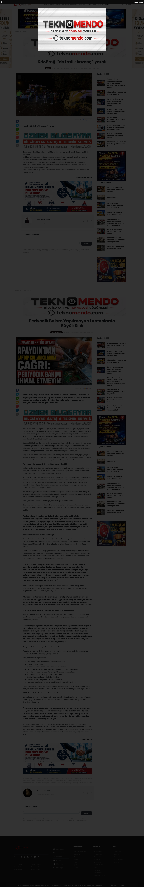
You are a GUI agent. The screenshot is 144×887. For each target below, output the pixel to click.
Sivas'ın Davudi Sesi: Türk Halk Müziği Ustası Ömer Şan (116, 144)
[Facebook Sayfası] (15, 857)
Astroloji (116, 862)
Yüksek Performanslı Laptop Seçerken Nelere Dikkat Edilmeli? (116, 111)
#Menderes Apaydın (75, 781)
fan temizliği (48, 539)
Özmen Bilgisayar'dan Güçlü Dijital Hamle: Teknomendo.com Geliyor (115, 102)
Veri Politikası (18, 870)
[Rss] (32, 857)
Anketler (116, 854)
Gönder (86, 243)
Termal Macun (29, 535)
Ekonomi (73, 4)
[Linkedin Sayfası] (28, 857)
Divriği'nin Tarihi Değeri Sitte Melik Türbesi (115, 248)
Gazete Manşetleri (100, 875)
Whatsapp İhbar (36, 867)
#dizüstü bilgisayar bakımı (83, 779)
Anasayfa (18, 32)
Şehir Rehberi (98, 873)
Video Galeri (60, 853)
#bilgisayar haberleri (41, 779)
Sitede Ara (117, 852)
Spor (95, 4)
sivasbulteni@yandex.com (45, 223)
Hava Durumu (98, 852)
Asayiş (101, 4)
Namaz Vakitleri (99, 857)
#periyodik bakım (29, 781)
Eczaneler (97, 859)
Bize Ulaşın (59, 868)
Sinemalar (97, 867)
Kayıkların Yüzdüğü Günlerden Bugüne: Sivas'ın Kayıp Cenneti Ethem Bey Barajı (115, 222)
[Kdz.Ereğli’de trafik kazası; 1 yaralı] (54, 94)
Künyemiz (59, 864)
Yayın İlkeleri (18, 867)
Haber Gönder (35, 870)
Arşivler (58, 860)
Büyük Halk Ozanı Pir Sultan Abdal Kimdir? (114, 213)
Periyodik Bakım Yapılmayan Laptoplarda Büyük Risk (116, 119)
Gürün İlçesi (111, 197)
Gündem (65, 4)
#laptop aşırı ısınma (79, 783)
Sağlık (88, 4)
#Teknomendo (28, 779)
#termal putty (55, 783)
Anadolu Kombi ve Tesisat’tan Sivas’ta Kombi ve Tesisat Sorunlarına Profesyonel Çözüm (116, 83)
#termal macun (28, 783)
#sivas (89, 783)
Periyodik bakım (29, 658)
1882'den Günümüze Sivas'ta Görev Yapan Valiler (115, 136)
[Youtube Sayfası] (25, 857)
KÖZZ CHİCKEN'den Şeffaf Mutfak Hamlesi (116, 93)
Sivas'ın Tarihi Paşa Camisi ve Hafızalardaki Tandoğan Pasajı (116, 240)
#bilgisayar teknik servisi (44, 781)
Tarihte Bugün (98, 865)
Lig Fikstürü (97, 862)
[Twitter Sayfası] (18, 857)
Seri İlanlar (97, 870)
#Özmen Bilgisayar (60, 781)
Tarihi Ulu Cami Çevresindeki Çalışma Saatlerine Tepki (115, 205)
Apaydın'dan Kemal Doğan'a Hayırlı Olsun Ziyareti (115, 231)
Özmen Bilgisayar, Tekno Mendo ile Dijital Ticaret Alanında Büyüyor (116, 128)
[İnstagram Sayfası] (22, 857)
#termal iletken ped (42, 783)
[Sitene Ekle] (39, 857)
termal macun (62, 539)
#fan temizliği (66, 783)
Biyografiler (117, 857)
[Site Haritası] (35, 857)
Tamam (123, 885)
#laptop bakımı (55, 779)
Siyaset (82, 4)
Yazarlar (59, 857)
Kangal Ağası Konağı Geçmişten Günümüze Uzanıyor (115, 189)
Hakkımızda (18, 864)
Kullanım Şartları (36, 864)
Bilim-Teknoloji (27, 291)
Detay (114, 885)
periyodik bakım (38, 451)
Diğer (107, 4)
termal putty (56, 553)
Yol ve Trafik (98, 854)
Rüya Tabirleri (118, 859)
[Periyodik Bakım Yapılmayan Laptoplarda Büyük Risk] (54, 361)
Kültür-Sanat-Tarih (52, 4)
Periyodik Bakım (30, 501)
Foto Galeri (60, 849)
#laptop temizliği (67, 779)
